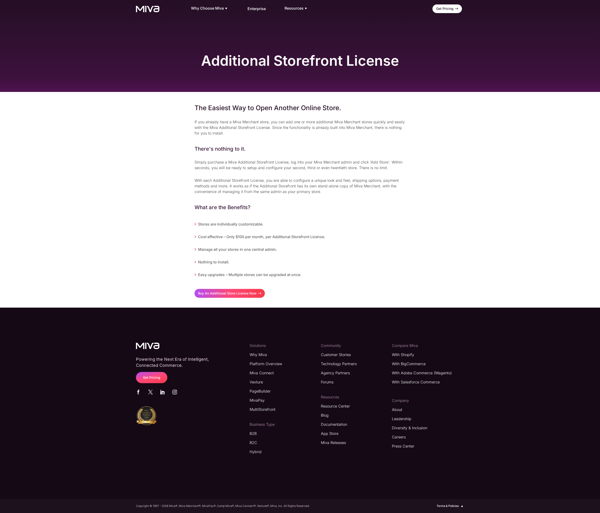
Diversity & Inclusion (409, 428)
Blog (325, 415)
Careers (399, 437)
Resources (294, 8)
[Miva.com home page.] (147, 9)
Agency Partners (335, 373)
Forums (327, 382)
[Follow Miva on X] (150, 393)
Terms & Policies (448, 506)
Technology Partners (339, 363)
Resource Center (335, 406)
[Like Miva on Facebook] (138, 393)
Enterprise (257, 9)
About (397, 409)
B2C (253, 442)
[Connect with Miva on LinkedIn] (162, 393)
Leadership (401, 418)
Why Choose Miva (207, 8)
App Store (329, 433)
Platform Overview (266, 363)
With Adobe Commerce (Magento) (422, 373)
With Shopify (403, 354)
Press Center (403, 446)
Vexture (256, 382)
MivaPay (257, 400)
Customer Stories (336, 354)
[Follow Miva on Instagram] (174, 393)
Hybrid (256, 451)
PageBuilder (260, 391)
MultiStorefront (262, 409)
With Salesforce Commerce (416, 382)
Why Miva (258, 354)
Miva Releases (333, 442)
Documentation (334, 424)
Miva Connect (262, 373)
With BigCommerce (409, 363)
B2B (253, 433)
